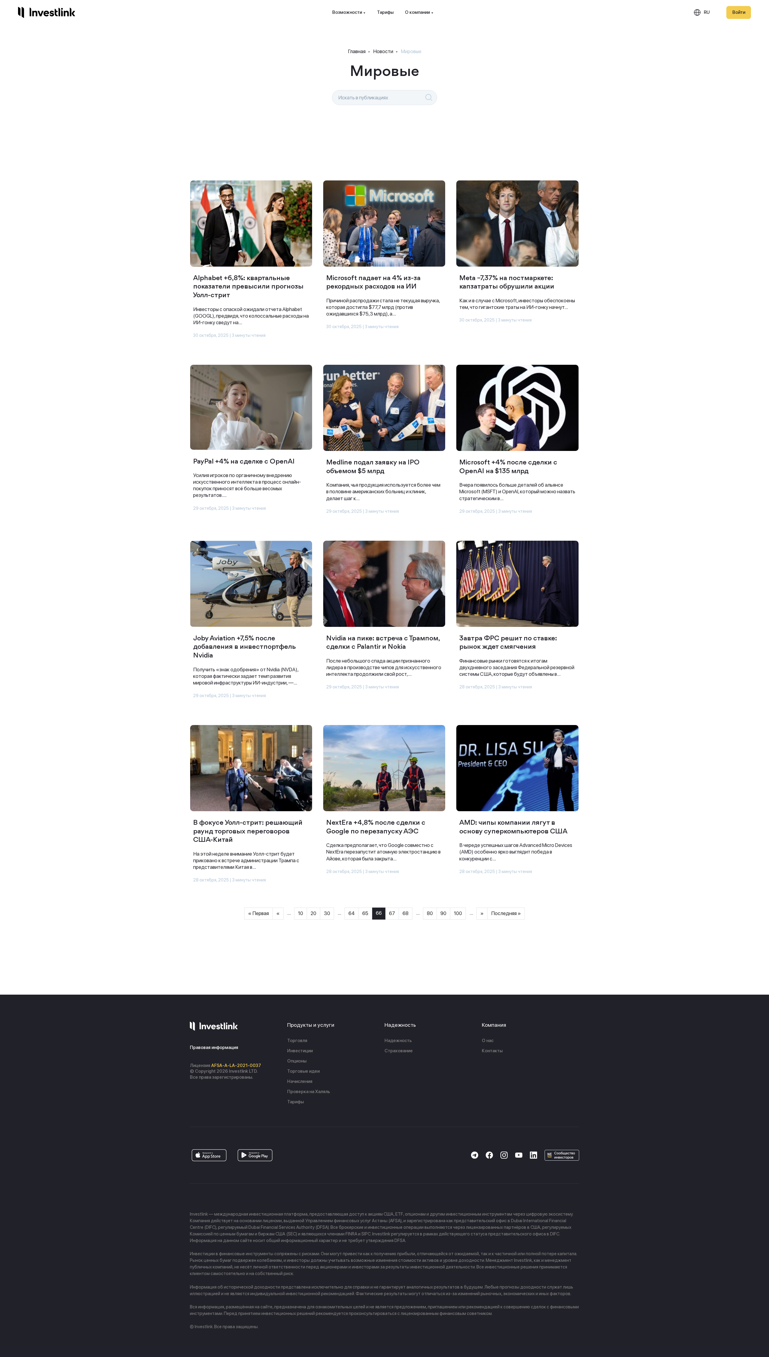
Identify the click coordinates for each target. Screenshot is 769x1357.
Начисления (299, 1081)
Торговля (297, 1040)
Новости (383, 51)
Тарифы (385, 12)
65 (365, 913)
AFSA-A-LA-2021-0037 (236, 1065)
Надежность (398, 1040)
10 (300, 913)
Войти (738, 12)
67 (392, 913)
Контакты (492, 1050)
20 (313, 913)
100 (458, 913)
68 (406, 913)
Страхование (398, 1050)
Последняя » (506, 913)
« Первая (258, 913)
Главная (357, 51)
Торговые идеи (303, 1071)
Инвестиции (300, 1050)
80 (430, 913)
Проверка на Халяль (308, 1091)
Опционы (296, 1061)
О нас (488, 1040)
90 (443, 913)
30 (327, 913)
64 (351, 913)
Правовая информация (214, 1047)
